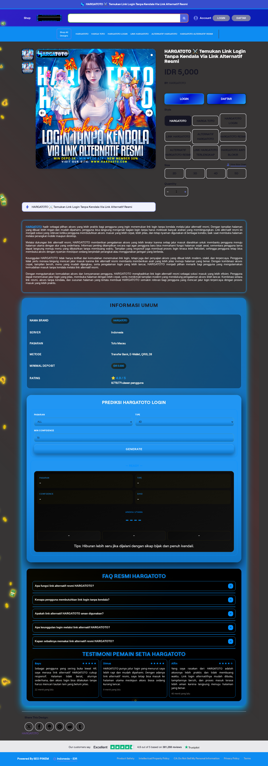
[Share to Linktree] (49, 726)
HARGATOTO (34, 226)
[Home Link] (49, 18)
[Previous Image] (42, 113)
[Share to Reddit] (69, 726)
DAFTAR (241, 18)
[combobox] (124, 18)
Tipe (137, 414)
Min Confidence (44, 430)
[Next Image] (149, 113)
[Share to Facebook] (39, 726)
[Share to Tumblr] (80, 726)
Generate (134, 449)
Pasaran (39, 414)
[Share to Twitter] (29, 726)
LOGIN (221, 18)
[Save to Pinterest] (59, 726)
